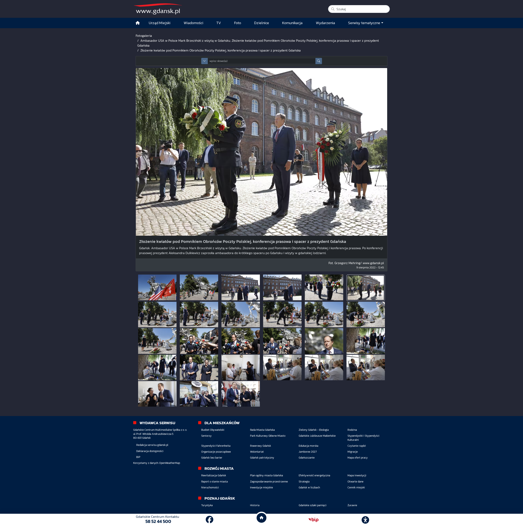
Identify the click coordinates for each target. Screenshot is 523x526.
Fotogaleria (144, 35)
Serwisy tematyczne (364, 23)
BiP (138, 457)
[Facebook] (209, 519)
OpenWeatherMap (169, 463)
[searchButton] (318, 61)
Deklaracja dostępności (149, 451)
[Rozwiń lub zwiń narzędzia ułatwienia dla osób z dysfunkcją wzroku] (365, 520)
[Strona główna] (137, 23)
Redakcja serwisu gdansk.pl (152, 445)
